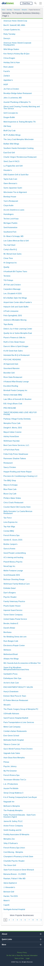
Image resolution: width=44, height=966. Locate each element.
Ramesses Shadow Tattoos (14, 458)
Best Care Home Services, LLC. (16, 445)
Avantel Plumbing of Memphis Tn (17, 102)
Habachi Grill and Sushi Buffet (15, 307)
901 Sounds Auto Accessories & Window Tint (21, 663)
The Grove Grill (9, 865)
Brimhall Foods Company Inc (15, 390)
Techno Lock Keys (11, 219)
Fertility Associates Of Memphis (16, 834)
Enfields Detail (9, 588)
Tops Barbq (8, 324)
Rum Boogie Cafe (10, 641)
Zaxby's (6, 76)
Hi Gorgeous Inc (10, 263)
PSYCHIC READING (12, 360)
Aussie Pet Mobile (10, 788)
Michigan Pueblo (10, 223)
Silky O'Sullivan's (10, 843)
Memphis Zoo (9, 839)
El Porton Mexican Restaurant (15, 700)
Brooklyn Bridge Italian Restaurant (17, 93)
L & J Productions (10, 784)
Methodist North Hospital (13, 740)
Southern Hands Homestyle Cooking (18, 148)
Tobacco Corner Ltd (11, 744)
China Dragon (9, 58)
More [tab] (4, 945)
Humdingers (8, 214)
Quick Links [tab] (7, 939)
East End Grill (9, 153)
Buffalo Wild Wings (11, 144)
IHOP (5, 84)
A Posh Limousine (10, 311)
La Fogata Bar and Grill (13, 166)
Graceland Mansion (11, 368)
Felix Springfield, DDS (12, 316)
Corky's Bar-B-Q (10, 249)
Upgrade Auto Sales (11, 753)
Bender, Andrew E (10, 623)
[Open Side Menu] (40, 3)
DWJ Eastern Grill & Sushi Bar (16, 175)
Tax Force (7, 518)
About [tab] (4, 934)
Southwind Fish (9, 232)
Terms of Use (19, 958)
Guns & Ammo (9, 549)
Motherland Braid (10, 654)
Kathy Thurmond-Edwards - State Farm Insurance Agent (19, 816)
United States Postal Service (15, 619)
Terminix (6, 276)
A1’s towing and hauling (13, 557)
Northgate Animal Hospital (14, 909)
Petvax (6, 762)
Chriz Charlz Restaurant (13, 502)
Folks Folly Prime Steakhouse (15, 454)
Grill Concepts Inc (10, 113)
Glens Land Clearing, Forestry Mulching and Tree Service (21, 108)
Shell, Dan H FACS (11, 161)
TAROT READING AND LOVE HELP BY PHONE (20, 413)
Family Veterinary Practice (14, 601)
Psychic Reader (10, 597)
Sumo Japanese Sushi (12, 188)
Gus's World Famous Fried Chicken (18, 749)
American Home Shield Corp (15, 21)
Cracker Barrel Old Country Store (17, 507)
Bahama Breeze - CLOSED (14, 874)
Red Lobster (8, 67)
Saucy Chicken (9, 467)
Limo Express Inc (10, 522)
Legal (27, 958)
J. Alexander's (9, 887)
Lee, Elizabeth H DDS (12, 293)
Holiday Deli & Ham (11, 62)
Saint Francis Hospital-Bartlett (15, 718)
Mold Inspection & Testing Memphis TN (19, 122)
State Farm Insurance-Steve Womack (18, 870)
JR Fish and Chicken (12, 285)
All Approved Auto (10, 364)
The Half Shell (9, 245)
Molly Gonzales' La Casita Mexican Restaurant (17, 512)
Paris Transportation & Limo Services (18, 722)
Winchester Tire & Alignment (15, 192)
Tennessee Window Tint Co (14, 780)
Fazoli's (6, 71)
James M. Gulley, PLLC (13, 821)
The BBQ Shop (9, 480)
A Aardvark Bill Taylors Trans (15, 271)
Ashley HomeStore (11, 436)
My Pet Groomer (10, 771)
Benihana (7, 632)
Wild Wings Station (11, 49)
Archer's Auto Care (11, 683)
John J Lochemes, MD (12, 98)
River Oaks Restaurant (12, 377)
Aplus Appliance (10, 883)
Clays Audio (8, 205)
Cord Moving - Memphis (13, 852)
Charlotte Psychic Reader (14, 861)
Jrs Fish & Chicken (11, 89)
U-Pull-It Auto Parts (11, 450)
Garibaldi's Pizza (10, 674)
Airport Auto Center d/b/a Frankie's (17, 302)
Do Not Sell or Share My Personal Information (22, 955)
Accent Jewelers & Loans (13, 210)
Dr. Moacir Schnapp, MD (13, 236)
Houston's (7, 170)
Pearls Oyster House (12, 606)
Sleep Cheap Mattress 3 (13, 793)
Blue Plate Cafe (9, 489)
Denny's (6, 38)
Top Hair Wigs (9, 527)
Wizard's (7, 705)
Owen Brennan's (10, 183)
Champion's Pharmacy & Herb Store (18, 856)
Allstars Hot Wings (11, 659)
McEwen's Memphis (11, 806)
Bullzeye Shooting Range (14, 579)
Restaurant (8, 463)
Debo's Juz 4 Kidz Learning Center (17, 329)
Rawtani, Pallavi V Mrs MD (14, 879)
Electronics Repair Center (14, 645)
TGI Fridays (8, 280)
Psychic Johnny (9, 766)
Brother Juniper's (10, 544)
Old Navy (7, 126)
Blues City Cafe (9, 494)
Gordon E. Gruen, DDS (12, 540)
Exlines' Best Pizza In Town (14, 696)
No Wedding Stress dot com (14, 637)
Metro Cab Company (11, 727)
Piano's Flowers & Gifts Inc (14, 338)
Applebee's (8, 80)
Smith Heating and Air (12, 830)
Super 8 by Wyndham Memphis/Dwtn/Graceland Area (16, 668)
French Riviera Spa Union (14, 848)
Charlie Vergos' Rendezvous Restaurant (19, 157)
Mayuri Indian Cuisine (12, 432)
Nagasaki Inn (8, 802)
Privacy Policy (22, 952)
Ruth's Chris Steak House (14, 342)
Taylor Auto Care (10, 179)
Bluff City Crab (9, 131)
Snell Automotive (10, 227)
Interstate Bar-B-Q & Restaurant (16, 355)
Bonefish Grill (9, 373)
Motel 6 (6, 901)
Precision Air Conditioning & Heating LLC (20, 476)
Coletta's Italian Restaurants (15, 731)
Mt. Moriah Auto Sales (12, 254)
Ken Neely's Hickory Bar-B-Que (16, 54)
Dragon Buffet (9, 117)
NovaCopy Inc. (9, 566)
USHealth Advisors (11, 714)
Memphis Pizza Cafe (12, 423)
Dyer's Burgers (9, 593)
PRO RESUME (9, 408)
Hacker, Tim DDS (10, 896)
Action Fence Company (13, 826)
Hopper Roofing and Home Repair (17, 472)
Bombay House (9, 197)
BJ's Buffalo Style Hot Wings (15, 298)
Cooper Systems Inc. (12, 30)
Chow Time (8, 258)
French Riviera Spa (11, 535)
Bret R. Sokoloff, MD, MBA (14, 25)
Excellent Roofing (10, 386)
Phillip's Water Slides (12, 498)
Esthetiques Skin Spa (12, 678)
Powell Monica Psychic (13, 562)
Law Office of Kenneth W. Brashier (17, 399)
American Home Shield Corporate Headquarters (17, 44)
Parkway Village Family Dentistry (17, 419)
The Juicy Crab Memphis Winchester (18, 139)
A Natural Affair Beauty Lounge (16, 382)
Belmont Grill (8, 892)
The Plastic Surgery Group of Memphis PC (20, 709)
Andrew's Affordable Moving (14, 320)
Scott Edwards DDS (11, 575)
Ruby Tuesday (9, 34)
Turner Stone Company (13, 615)
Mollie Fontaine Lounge (13, 571)
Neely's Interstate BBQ (12, 395)
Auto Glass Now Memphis (14, 758)
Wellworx (7, 650)
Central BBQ (8, 531)
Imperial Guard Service (12, 610)
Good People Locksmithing (14, 553)
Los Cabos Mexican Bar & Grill (16, 241)
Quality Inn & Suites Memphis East (17, 333)
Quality (6, 267)
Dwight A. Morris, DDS (12, 428)
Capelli (6, 905)
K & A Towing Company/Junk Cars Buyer (20, 797)
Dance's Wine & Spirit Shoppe (15, 346)
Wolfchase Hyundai (11, 441)
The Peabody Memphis (13, 810)
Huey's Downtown (10, 692)
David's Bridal (9, 628)
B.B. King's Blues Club (12, 404)
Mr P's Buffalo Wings (12, 135)
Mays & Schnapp (10, 485)
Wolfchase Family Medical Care (16, 584)
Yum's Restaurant (10, 201)
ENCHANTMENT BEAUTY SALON (18, 687)
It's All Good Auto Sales (13, 351)
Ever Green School (11, 736)
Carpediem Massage (12, 289)
